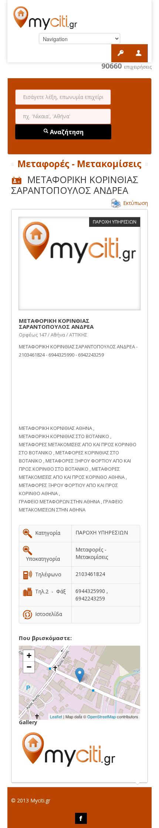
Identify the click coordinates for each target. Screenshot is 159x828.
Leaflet (56, 716)
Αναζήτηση (66, 132)
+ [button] (29, 655)
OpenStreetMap (101, 716)
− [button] (29, 667)
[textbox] (63, 97)
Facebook (81, 818)
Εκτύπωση (135, 202)
